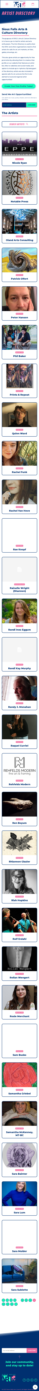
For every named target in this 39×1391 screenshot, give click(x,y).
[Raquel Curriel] (19, 727)
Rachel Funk (19, 472)
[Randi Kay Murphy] (19, 649)
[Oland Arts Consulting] (19, 221)
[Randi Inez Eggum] (19, 611)
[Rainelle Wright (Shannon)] (19, 569)
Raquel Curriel (19, 745)
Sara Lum (19, 1212)
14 (11, 1304)
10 (30, 1300)
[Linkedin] (31, 1380)
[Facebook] (24, 1380)
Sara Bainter (19, 1173)
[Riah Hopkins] (19, 881)
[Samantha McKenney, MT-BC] (19, 1113)
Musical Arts (19, 159)
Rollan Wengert (19, 977)
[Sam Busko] (19, 1036)
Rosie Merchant (19, 1016)
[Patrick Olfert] (19, 260)
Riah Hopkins (19, 900)
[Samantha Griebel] (19, 1075)
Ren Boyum (19, 823)
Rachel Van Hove (19, 510)
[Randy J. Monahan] (19, 688)
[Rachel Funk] (19, 453)
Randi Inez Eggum (19, 629)
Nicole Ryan (19, 163)
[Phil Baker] (19, 337)
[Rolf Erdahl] (19, 920)
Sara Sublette (19, 1289)
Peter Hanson (19, 317)
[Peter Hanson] (19, 299)
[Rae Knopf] (19, 531)
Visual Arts (19, 197)
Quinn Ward (19, 433)
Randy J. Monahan (19, 707)
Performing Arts (19, 584)
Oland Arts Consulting (19, 240)
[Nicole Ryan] (19, 144)
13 (7, 1304)
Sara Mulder (19, 1251)
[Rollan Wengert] (19, 959)
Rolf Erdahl (19, 939)
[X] (35, 1380)
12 (3, 1304)
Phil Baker (19, 356)
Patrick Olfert (19, 278)
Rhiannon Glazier (19, 861)
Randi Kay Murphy (19, 668)
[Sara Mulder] (19, 1232)
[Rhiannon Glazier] (19, 843)
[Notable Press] (19, 183)
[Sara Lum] (19, 1194)
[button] (19, 124)
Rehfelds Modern (19, 784)
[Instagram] (28, 1380)
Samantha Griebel (19, 1093)
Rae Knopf (19, 549)
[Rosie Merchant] (19, 997)
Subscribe (31, 105)
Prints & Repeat (19, 394)
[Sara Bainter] (19, 1155)
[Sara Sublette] (19, 1271)
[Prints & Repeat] (19, 376)
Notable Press (19, 201)
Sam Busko (19, 1055)
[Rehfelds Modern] (19, 765)
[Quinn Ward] (19, 415)
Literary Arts (19, 896)
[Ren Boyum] (19, 804)
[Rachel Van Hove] (19, 492)
